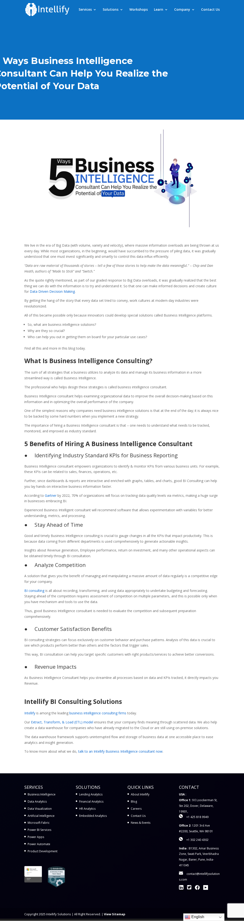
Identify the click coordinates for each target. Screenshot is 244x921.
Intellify (29, 713)
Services (85, 10)
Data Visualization (40, 809)
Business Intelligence (42, 794)
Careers (136, 809)
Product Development (42, 851)
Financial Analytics (91, 801)
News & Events (140, 823)
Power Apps (36, 837)
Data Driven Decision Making (52, 291)
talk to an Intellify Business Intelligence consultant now (120, 751)
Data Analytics (37, 801)
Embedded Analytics (93, 816)
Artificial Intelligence (41, 816)
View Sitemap (114, 914)
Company (182, 10)
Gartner (50, 495)
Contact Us (210, 10)
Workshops (138, 10)
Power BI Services (39, 830)
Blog (134, 801)
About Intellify (140, 794)
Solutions (110, 10)
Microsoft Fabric (39, 823)
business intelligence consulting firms (97, 713)
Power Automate (39, 844)
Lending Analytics (90, 794)
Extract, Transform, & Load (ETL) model (62, 722)
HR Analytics (87, 809)
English (197, 917)
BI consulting (34, 590)
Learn (158, 10)
